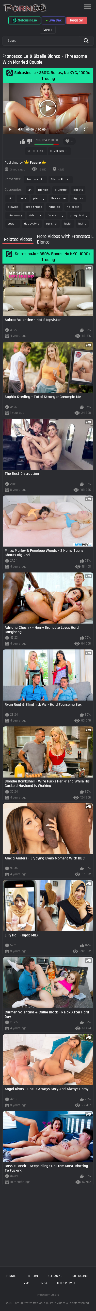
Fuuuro (36, 162)
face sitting (55, 215)
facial (68, 224)
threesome (58, 198)
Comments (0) (59, 151)
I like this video (22, 141)
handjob (54, 207)
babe (23, 198)
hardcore (73, 207)
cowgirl (12, 224)
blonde (43, 190)
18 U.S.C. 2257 (66, 1283)
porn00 (11, 1276)
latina (82, 224)
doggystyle (31, 224)
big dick (77, 198)
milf (10, 198)
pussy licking (78, 215)
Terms (25, 1283)
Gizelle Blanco (60, 179)
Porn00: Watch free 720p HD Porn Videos (39, 1303)
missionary (15, 215)
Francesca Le (36, 179)
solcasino (55, 1276)
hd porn (32, 1276)
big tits (78, 190)
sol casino (80, 1276)
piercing (38, 198)
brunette (61, 190)
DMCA (43, 1283)
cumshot (51, 224)
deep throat (33, 207)
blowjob (13, 207)
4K (30, 190)
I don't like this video (29, 141)
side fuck (35, 215)
